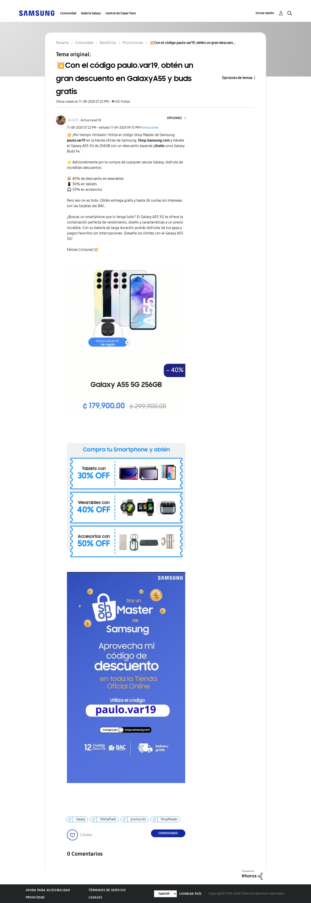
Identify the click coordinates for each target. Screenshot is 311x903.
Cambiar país (190, 894)
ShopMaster (169, 819)
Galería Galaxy (91, 13)
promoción (138, 819)
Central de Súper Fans (120, 13)
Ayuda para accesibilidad (48, 890)
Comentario (168, 833)
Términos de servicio (107, 890)
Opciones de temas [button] (237, 78)
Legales (95, 897)
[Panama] (36, 13)
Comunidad (68, 13)
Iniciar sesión (265, 13)
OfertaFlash (108, 819)
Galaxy (80, 819)
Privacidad (35, 897)
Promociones (149, 128)
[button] (177, 118)
